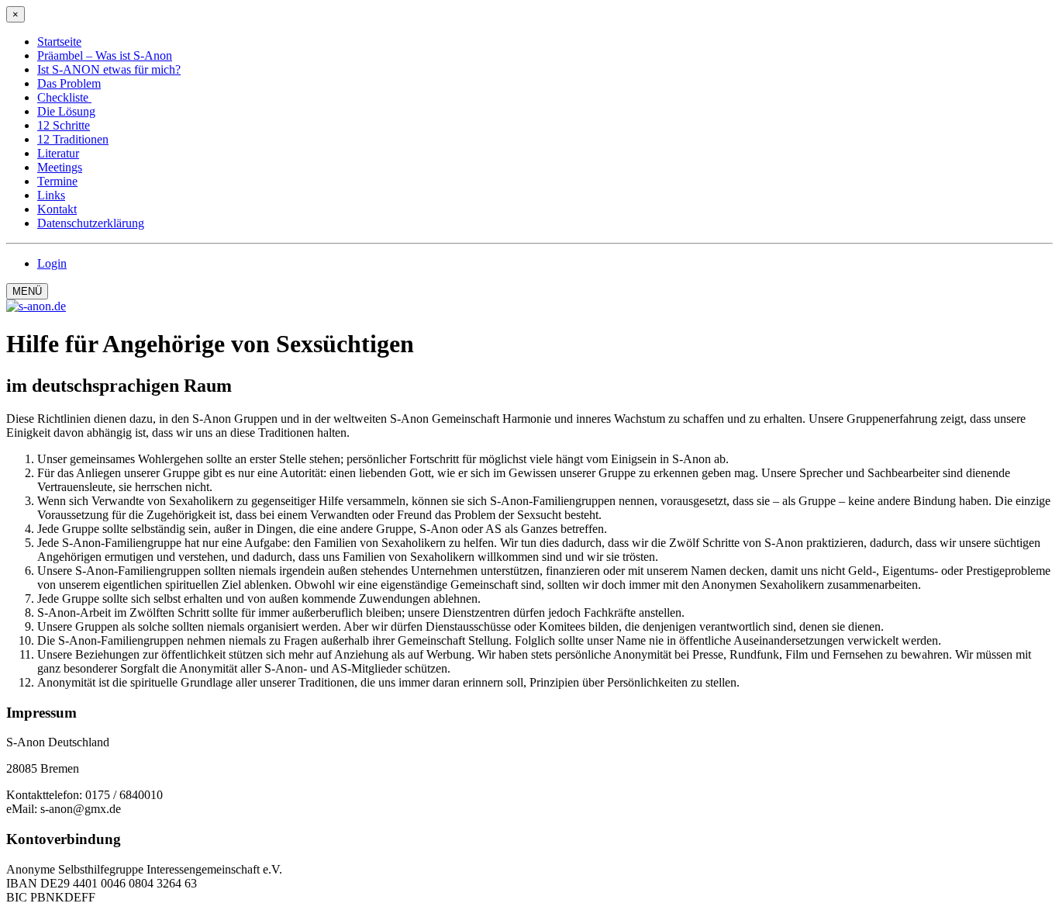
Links (51, 195)
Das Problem (69, 83)
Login (52, 263)
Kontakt (57, 209)
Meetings (59, 167)
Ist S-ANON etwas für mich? (109, 69)
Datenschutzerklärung (90, 223)
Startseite (59, 41)
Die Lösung (66, 111)
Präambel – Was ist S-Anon (104, 55)
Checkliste (64, 97)
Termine (57, 181)
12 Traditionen (73, 139)
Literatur (58, 153)
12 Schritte (63, 125)
